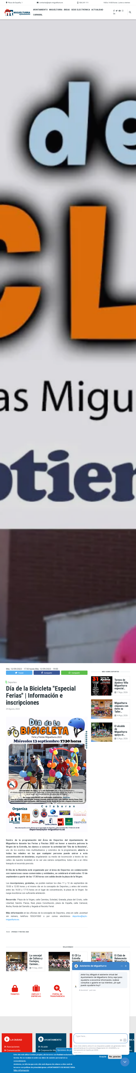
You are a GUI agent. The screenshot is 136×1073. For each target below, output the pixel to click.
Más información (21, 1070)
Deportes (12, 682)
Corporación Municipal (51, 1050)
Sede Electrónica (80, 10)
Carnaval (37, 15)
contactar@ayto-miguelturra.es (51, 3)
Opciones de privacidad (68, 1050)
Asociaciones (13, 1047)
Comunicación (13, 1050)
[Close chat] (124, 1061)
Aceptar (102, 1056)
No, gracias (115, 1056)
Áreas (67, 10)
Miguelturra (55, 10)
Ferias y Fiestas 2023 (20, 932)
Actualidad (97, 10)
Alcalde (44, 1047)
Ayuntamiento (40, 10)
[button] (19, 673)
